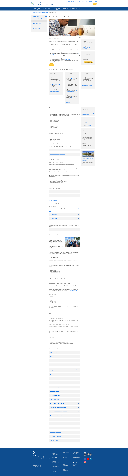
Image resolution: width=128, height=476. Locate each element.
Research (64, 462)
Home (34, 12)
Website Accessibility (55, 462)
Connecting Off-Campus (77, 466)
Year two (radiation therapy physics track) (57, 154)
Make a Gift (54, 461)
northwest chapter (62, 209)
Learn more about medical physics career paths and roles (58, 345)
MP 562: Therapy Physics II (54, 391)
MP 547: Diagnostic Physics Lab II (56, 419)
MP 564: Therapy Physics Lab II (55, 432)
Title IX (53, 470)
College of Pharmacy (76, 457)
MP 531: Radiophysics (54, 360)
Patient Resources (66, 450)
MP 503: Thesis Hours (54, 440)
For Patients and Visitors (67, 456)
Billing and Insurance (66, 452)
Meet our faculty (67, 59)
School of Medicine (40, 2)
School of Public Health (77, 456)
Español (53, 453)
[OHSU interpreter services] (90, 455)
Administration (65, 465)
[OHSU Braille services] (85, 455)
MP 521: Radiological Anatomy (55, 356)
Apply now (51, 64)
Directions (90, 1)
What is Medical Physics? (37, 9)
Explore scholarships (88, 62)
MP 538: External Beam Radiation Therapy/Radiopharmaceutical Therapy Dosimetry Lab (63, 370)
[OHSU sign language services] (88, 455)
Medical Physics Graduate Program (42, 12)
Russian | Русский (55, 454)
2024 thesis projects (53, 195)
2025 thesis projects (53, 191)
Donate (83, 1)
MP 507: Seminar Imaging (54, 399)
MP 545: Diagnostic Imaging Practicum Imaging (58, 411)
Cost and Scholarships (73, 8)
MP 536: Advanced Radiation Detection (57, 403)
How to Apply (65, 8)
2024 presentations (53, 218)
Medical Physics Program (45, 4)
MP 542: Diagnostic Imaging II (55, 395)
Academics (75, 450)
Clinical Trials (65, 457)
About (64, 464)
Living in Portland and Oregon (88, 159)
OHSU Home (68, 1)
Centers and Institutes (66, 466)
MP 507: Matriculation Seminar (55, 352)
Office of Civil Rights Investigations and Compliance (55, 467)
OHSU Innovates (65, 470)
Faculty (80, 8)
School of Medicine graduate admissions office (72, 91)
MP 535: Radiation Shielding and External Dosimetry (59, 364)
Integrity (53, 463)
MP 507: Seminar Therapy (54, 382)
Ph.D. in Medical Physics (57, 9)
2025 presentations (53, 214)
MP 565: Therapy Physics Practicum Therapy (58, 407)
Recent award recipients (54, 229)
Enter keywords (84, 5)
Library (64, 469)
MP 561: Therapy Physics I (54, 374)
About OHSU (54, 457)
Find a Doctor (73, 1)
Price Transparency (66, 458)
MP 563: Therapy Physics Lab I (55, 423)
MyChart (78, 1)
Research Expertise (66, 471)
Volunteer (54, 471)
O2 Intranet (75, 464)
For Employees (76, 462)
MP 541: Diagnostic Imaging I (55, 378)
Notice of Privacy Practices (37, 465)
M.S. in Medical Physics (47, 8)
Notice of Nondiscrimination (37, 466)
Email (74, 465)
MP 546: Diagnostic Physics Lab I (56, 415)
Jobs (86, 1)
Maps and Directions (55, 458)
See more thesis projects (53, 200)
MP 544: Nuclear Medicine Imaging (56, 436)
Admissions (75, 458)
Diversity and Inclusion (56, 465)
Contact (95, 1)
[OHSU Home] (33, 3)
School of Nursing (76, 453)
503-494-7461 (88, 125)
